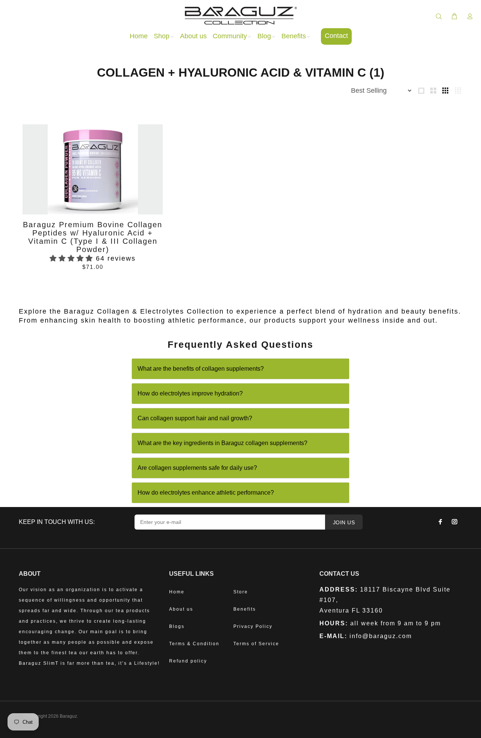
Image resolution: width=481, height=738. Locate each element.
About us (181, 609)
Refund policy (188, 661)
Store (240, 592)
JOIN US (344, 522)
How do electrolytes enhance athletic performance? (206, 492)
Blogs (177, 626)
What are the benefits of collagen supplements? (201, 368)
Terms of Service (256, 643)
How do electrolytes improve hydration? (190, 393)
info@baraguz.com (380, 636)
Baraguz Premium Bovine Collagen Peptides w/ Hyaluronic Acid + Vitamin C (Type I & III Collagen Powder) (92, 237)
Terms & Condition (194, 643)
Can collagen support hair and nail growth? (195, 418)
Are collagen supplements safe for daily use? (197, 468)
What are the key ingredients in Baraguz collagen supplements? (222, 443)
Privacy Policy (252, 626)
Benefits (244, 609)
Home (177, 592)
